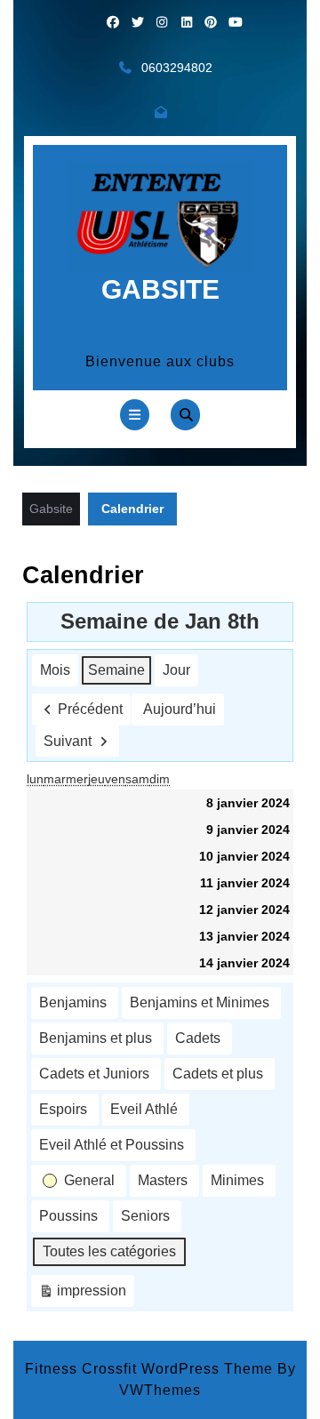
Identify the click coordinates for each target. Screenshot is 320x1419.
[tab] (134, 414)
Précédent (90, 709)
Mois (55, 669)
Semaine (116, 669)
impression (82, 1295)
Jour (176, 669)
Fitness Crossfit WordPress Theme (149, 1368)
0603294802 (176, 67)
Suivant (68, 741)
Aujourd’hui (179, 709)
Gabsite (160, 289)
